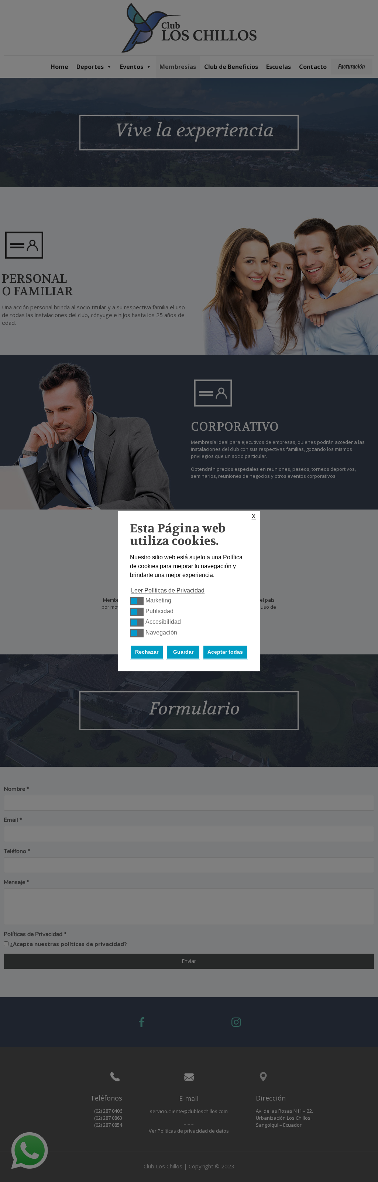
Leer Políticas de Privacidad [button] (168, 591)
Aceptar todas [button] (225, 652)
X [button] (253, 516)
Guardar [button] (183, 652)
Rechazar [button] (146, 652)
